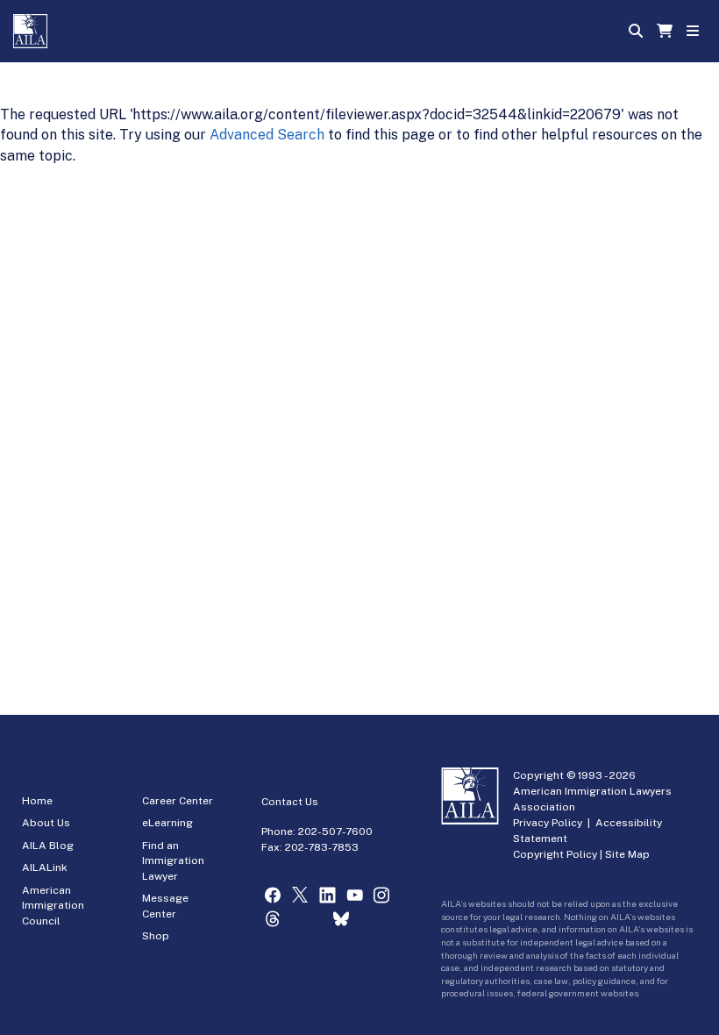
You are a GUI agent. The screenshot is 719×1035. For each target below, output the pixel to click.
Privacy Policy (547, 823)
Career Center (177, 801)
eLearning (167, 823)
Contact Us (289, 802)
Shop (155, 936)
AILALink (45, 867)
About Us (46, 823)
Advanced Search (267, 134)
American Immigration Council (53, 905)
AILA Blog (48, 845)
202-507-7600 (335, 831)
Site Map (627, 854)
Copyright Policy (555, 854)
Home (37, 801)
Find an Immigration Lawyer (173, 860)
